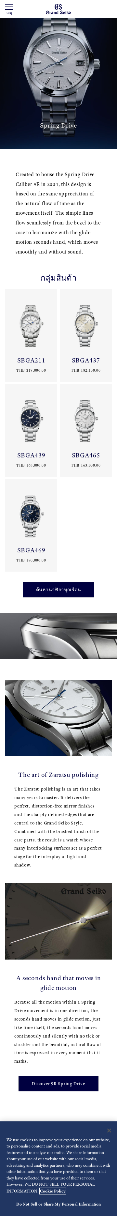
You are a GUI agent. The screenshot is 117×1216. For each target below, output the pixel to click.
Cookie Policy (52, 1191)
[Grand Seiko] (58, 9)
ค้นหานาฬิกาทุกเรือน (58, 590)
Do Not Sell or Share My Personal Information (58, 1204)
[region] (58, 1168)
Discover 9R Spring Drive (58, 1083)
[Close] (109, 1130)
